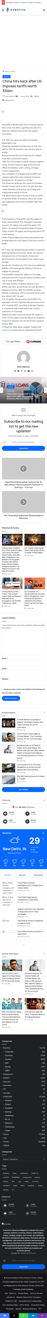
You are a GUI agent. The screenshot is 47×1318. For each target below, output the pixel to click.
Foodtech (9, 1108)
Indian (27, 1181)
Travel (7, 1130)
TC (13, 1190)
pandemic (31, 1186)
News (22, 1186)
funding (5, 1181)
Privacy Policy (23, 1293)
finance (37, 1177)
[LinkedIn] (25, 371)
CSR (6, 1293)
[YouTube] (28, 371)
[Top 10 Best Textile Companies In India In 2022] (9, 924)
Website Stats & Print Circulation (29, 1297)
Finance (8, 1059)
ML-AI (7, 1119)
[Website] (15, 371)
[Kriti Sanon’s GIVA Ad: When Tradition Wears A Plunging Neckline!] (35, 1004)
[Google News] (13, 341)
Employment (8, 1074)
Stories (13, 71)
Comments (38, 875)
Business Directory (30, 1309)
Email (4, 669)
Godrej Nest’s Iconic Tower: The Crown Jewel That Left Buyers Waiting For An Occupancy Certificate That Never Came (11, 597)
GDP (7, 1063)
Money (8, 1067)
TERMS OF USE (11, 1301)
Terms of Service (36, 1293)
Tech (5, 1138)
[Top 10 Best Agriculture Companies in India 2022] (9, 901)
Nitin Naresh (10, 96)
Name (5, 658)
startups (6, 1190)
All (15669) (23, 789)
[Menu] (3, 11)
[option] (23, 390)
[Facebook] (18, 371)
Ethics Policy (24, 1305)
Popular (7, 875)
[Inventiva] (15, 10)
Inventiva (6, 330)
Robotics (8, 1123)
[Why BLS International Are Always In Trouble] (8, 779)
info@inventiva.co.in (28, 1253)
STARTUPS (7, 1097)
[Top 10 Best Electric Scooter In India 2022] (9, 934)
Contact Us (10, 1297)
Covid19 (6, 1177)
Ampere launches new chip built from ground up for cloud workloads (31, 911)
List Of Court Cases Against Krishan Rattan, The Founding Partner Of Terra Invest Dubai (29, 736)
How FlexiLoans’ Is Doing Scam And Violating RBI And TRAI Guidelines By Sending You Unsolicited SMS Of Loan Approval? (23, 396)
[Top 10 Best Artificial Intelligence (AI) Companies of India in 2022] (9, 888)
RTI (4, 1089)
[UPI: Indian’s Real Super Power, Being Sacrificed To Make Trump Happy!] (34, 539)
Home (6, 71)
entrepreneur (27, 1177)
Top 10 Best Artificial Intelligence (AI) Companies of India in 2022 (30, 885)
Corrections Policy (37, 1305)
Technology (9, 1127)
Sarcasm (6, 1093)
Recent (22, 875)
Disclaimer (10, 1309)
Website (5, 679)
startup (40, 1186)
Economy (9, 1055)
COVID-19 (34, 1173)
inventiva (35, 1181)
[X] (21, 371)
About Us (12, 1293)
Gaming (8, 1112)
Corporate (9, 1052)
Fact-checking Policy (10, 1305)
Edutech (8, 1100)
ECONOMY (16, 1177)
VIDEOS (6, 1145)
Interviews (7, 1085)
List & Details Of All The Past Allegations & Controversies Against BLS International (29, 767)
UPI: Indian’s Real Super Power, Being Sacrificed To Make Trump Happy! (34, 550)
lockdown (6, 1186)
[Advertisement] (23, 42)
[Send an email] (17, 96)
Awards (18, 1309)
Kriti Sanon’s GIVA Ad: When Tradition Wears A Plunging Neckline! (35, 1014)
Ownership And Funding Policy (30, 1301)
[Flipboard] (34, 341)
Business (6, 1048)
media (15, 1186)
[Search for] (44, 11)
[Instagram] (31, 371)
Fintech (8, 1104)
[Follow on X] (15, 96)
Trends (6, 1142)
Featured (6, 1082)
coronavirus (24, 1173)
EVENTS (6, 1078)
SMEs (7, 1070)
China (15, 1173)
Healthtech (9, 1115)
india (19, 1181)
